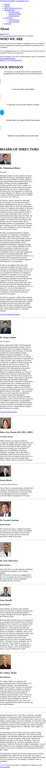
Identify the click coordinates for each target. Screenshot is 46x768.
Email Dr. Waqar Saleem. (8, 412)
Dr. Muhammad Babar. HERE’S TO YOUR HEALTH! (11, 59)
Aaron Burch (8, 36)
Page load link (5, 767)
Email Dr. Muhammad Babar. (10, 314)
